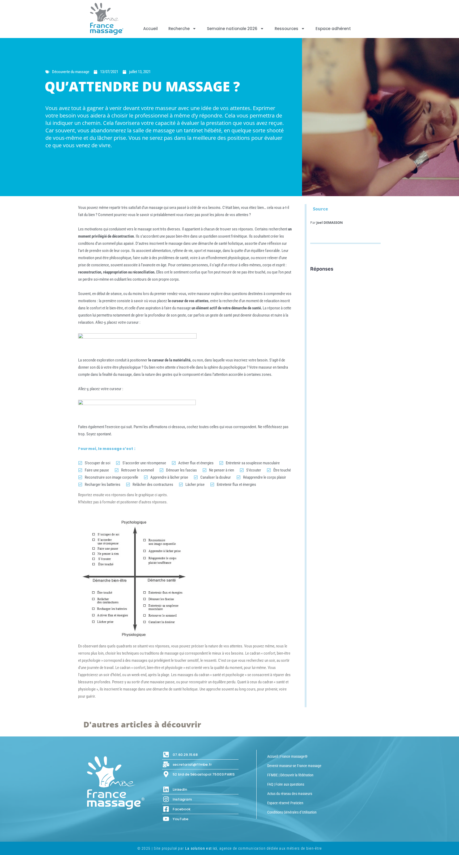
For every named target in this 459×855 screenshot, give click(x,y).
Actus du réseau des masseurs (289, 793)
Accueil (150, 28)
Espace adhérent (333, 28)
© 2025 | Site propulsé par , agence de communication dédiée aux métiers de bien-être (229, 848)
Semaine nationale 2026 (232, 28)
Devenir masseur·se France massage (294, 766)
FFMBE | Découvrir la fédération (290, 775)
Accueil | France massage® (287, 756)
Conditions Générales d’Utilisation (292, 812)
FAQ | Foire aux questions (285, 784)
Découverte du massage (70, 71)
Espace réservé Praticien (285, 803)
